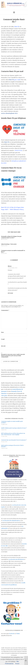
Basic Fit (11, 79)
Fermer (17, 663)
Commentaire (5, 310)
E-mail (2, 339)
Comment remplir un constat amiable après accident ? (12, 422)
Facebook (11, 633)
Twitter (18, 633)
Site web (3, 346)
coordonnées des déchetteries (16, 559)
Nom (2, 332)
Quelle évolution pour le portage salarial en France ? (14, 428)
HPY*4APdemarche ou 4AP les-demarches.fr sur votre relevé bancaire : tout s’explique (13, 434)
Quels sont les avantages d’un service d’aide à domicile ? (12, 446)
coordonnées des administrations (11, 520)
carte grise (4, 395)
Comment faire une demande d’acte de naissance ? (14, 440)
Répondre (10, 293)
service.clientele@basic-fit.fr (9, 113)
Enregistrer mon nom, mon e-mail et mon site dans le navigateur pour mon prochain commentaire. (13, 356)
